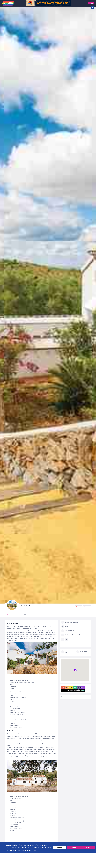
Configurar (59, 847)
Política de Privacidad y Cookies (29, 850)
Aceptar (88, 847)
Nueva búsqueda (67, 697)
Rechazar (74, 847)
